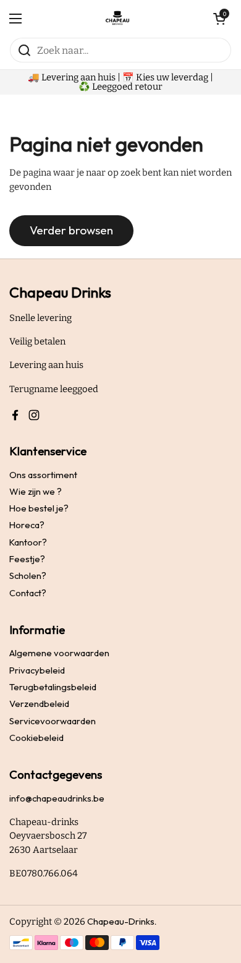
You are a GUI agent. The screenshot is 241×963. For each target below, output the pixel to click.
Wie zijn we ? (35, 491)
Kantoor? (28, 542)
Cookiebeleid (36, 737)
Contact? (27, 593)
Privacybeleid (37, 670)
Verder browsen (71, 230)
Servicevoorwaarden (52, 721)
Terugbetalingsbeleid (52, 687)
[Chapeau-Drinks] (117, 18)
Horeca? (26, 525)
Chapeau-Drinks (120, 921)
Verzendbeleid (39, 703)
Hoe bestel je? (39, 508)
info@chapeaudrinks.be (56, 798)
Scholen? (27, 575)
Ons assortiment (43, 475)
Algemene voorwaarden (59, 653)
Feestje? (27, 559)
